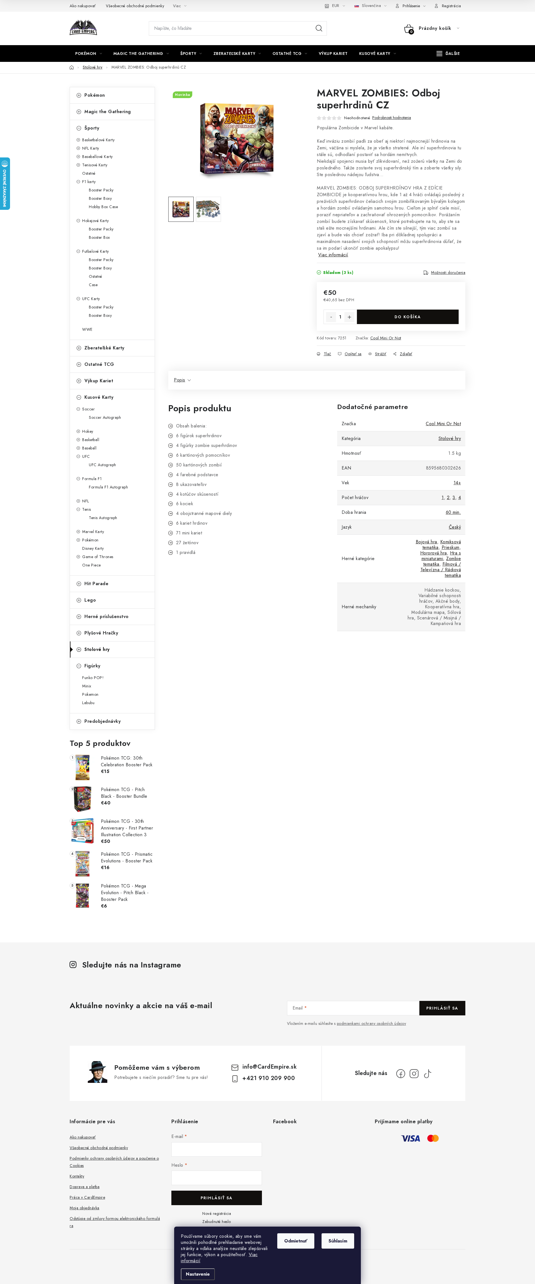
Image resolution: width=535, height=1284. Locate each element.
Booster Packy (101, 190)
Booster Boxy (100, 198)
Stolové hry (97, 649)
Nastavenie (198, 1274)
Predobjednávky (102, 721)
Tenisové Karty (94, 165)
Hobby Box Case (103, 207)
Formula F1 (92, 478)
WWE (87, 329)
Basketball (90, 439)
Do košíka (408, 317)
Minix (86, 686)
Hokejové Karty (95, 220)
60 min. (453, 512)
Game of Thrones (97, 557)
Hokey (87, 431)
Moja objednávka (84, 1208)
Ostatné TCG (99, 364)
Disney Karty (93, 548)
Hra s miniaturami (441, 556)
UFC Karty (91, 298)
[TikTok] (427, 1073)
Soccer (88, 409)
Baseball (89, 448)
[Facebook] (400, 1073)
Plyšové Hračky (101, 633)
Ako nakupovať (83, 6)
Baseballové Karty (97, 156)
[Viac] (448, 53)
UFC (86, 456)
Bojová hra (426, 542)
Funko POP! (93, 677)
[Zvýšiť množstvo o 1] (349, 317)
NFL (85, 501)
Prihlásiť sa (442, 1008)
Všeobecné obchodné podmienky (135, 6)
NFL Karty (90, 148)
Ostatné (89, 173)
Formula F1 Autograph (108, 487)
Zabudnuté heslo (216, 1221)
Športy (91, 128)
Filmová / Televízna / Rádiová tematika (440, 569)
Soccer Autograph (105, 417)
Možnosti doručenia (448, 272)
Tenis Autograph (103, 518)
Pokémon (94, 95)
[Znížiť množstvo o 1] (331, 317)
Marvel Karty (93, 531)
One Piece (91, 565)
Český (455, 527)
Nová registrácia (216, 1213)
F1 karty (89, 181)
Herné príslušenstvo (106, 616)
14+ (457, 483)
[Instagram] (414, 1073)
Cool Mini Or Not (385, 338)
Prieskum (450, 547)
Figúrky (92, 666)
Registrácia (451, 6)
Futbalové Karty (95, 251)
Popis (179, 380)
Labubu (88, 703)
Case (93, 285)
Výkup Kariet (98, 381)
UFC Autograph (102, 465)
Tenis (86, 509)
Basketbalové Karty (98, 140)
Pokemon (90, 694)
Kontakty (77, 1176)
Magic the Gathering (107, 111)
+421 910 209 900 (268, 1078)
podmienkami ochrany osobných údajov (371, 1023)
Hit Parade (96, 583)
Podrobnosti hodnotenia (391, 117)
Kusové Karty (98, 397)
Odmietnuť (295, 1241)
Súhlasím (338, 1241)
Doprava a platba (84, 1187)
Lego (90, 600)
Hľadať (319, 28)
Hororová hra (433, 553)
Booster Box (99, 237)
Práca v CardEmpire (87, 1197)
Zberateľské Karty (104, 348)
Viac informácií (333, 255)
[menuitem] (89, 53)
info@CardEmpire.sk (269, 1067)
